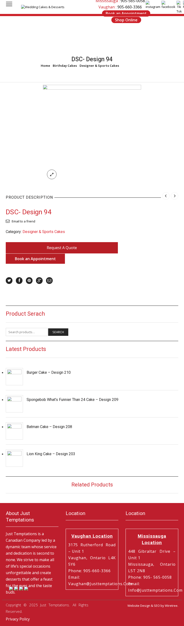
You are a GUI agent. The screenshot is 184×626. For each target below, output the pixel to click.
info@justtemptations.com (155, 590)
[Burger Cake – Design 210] (14, 376)
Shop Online (126, 20)
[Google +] (39, 280)
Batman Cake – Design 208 (49, 426)
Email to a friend (23, 221)
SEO (157, 605)
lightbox (52, 174)
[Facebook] (19, 280)
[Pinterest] (29, 280)
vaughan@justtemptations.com (100, 583)
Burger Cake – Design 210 (49, 372)
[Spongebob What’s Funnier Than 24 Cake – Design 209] (14, 403)
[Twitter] (9, 280)
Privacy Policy (18, 619)
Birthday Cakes (65, 65)
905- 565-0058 (157, 577)
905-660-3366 (129, 7)
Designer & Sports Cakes (99, 65)
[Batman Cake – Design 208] (14, 431)
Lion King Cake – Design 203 (51, 454)
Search (58, 332)
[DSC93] (92, 134)
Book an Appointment (126, 13)
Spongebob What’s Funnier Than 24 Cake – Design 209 (72, 399)
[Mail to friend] (49, 280)
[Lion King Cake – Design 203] (14, 458)
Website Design (138, 605)
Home (45, 65)
